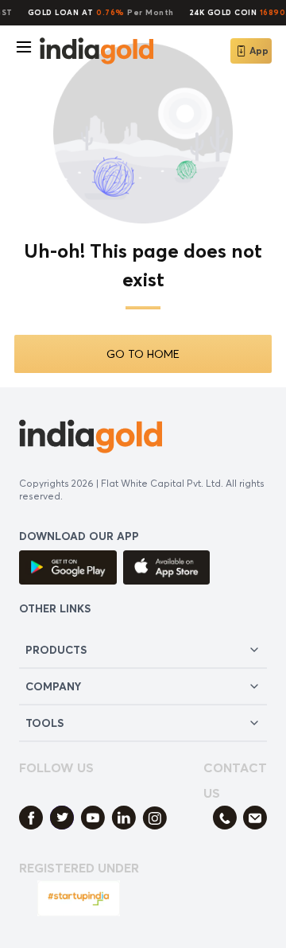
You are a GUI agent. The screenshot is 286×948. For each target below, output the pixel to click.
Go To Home (143, 353)
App (259, 50)
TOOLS (44, 722)
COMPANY (53, 686)
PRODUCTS (56, 649)
